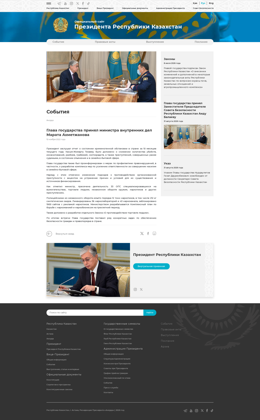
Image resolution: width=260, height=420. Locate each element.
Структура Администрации (117, 359)
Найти (149, 312)
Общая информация (56, 360)
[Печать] (154, 233)
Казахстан (51, 329)
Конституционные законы (59, 389)
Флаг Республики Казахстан (118, 334)
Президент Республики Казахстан (63, 349)
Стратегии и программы (58, 384)
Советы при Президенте (116, 368)
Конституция (52, 380)
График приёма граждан (116, 373)
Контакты (108, 392)
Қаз (195, 3)
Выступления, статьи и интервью (62, 369)
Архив (165, 346)
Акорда (50, 339)
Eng (211, 3)
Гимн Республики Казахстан (118, 343)
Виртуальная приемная (151, 266)
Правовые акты (105, 41)
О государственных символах (118, 329)
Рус (203, 3)
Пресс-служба (111, 387)
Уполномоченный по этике (117, 378)
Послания (201, 41)
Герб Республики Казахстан (117, 339)
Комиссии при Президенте (117, 363)
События (58, 41)
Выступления (155, 41)
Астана (49, 334)
